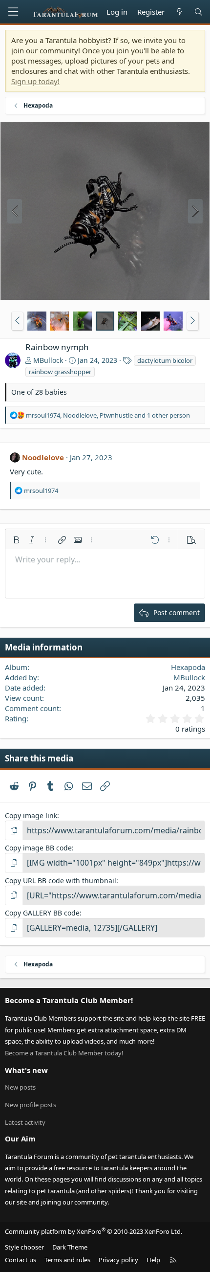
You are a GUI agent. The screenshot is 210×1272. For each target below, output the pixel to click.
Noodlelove (43, 457)
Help (153, 1259)
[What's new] (179, 12)
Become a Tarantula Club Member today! (64, 1053)
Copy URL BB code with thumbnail (60, 880)
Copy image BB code (38, 847)
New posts (20, 1087)
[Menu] (13, 11)
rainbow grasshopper (60, 371)
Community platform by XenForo (93, 1231)
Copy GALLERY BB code (42, 912)
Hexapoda (188, 667)
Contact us (20, 1259)
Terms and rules (67, 1259)
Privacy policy (118, 1259)
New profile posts (30, 1104)
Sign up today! (35, 81)
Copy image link (31, 815)
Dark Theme (69, 1247)
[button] (17, 321)
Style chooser (24, 1247)
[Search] (198, 12)
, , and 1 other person (108, 415)
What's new (26, 1070)
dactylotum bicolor (164, 360)
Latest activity (25, 1122)
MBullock (48, 360)
